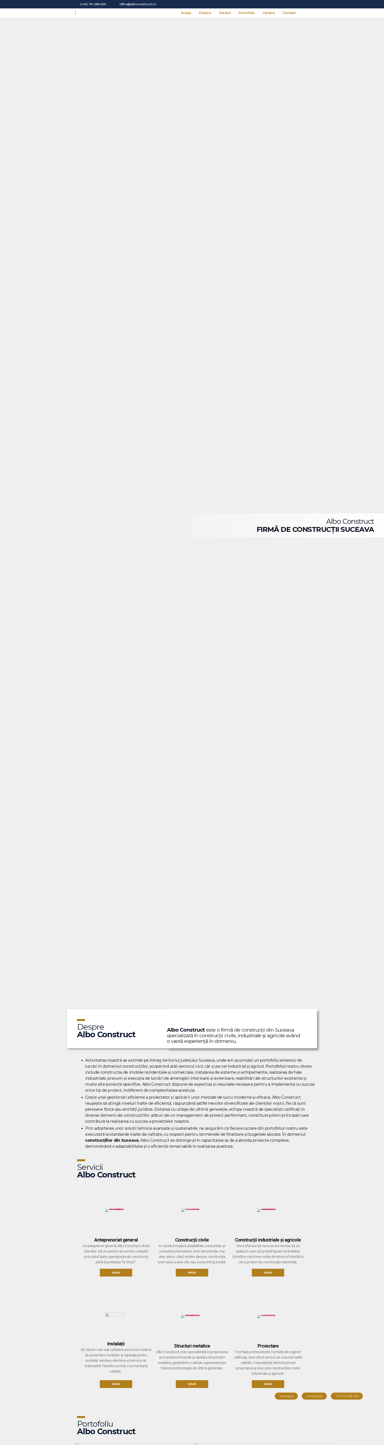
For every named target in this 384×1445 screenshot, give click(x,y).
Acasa (186, 13)
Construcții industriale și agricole (268, 1240)
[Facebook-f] (301, 4)
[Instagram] (308, 4)
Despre (205, 13)
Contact (289, 13)
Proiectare (268, 1346)
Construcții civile (192, 1240)
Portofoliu (247, 13)
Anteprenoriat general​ (116, 1240)
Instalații (116, 1344)
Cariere (269, 13)
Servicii (225, 13)
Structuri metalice (192, 1346)
